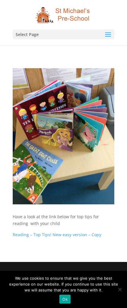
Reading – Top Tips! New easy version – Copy (57, 234)
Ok (65, 299)
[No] (120, 289)
